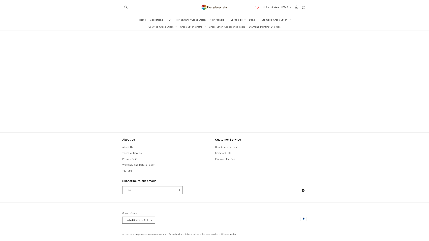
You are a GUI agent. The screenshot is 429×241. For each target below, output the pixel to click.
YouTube (127, 170)
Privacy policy (192, 234)
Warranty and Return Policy (138, 164)
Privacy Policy (130, 158)
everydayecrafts (138, 234)
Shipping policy (228, 234)
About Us (127, 147)
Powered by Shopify (156, 234)
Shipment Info (223, 153)
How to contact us (226, 147)
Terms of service (210, 234)
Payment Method (225, 158)
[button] (126, 7)
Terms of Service (132, 153)
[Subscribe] (178, 190)
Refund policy (175, 234)
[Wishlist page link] (257, 7)
